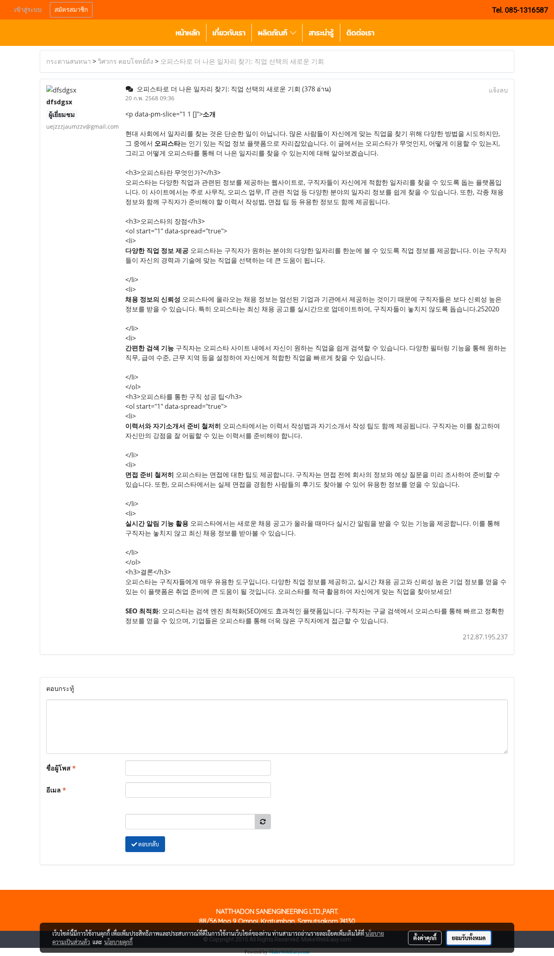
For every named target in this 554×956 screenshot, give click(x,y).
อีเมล (56, 790)
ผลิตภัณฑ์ (274, 33)
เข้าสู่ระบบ (28, 9)
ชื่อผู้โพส (61, 768)
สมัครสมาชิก (71, 9)
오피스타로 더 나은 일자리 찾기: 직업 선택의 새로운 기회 (242, 61)
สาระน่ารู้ (321, 33)
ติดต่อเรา (360, 33)
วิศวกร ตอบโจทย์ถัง (125, 61)
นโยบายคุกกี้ (118, 941)
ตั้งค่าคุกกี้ (424, 937)
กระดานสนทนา (68, 61)
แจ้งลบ (498, 90)
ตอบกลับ (148, 844)
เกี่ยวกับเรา (229, 33)
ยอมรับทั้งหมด (469, 937)
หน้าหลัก (188, 33)
